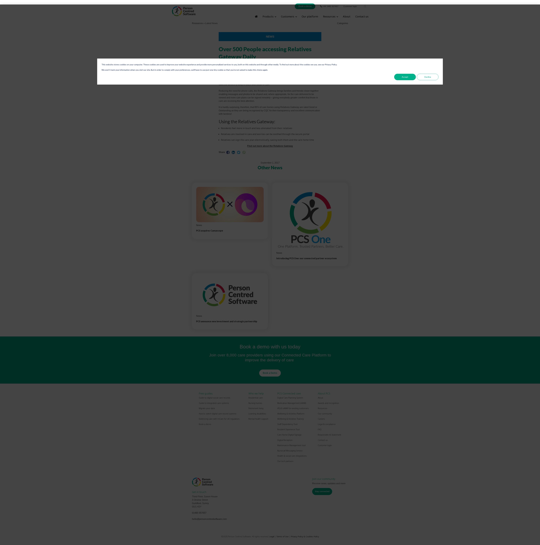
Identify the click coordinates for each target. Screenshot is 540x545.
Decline (427, 77)
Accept (405, 77)
